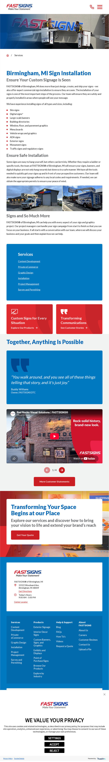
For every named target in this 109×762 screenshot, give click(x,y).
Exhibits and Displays (40, 652)
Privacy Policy (8, 758)
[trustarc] (101, 758)
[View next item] (62, 470)
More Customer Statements (54, 481)
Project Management (17, 653)
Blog (58, 627)
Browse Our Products (40, 667)
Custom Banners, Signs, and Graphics (42, 642)
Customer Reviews (88, 639)
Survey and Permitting (16, 661)
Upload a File (85, 649)
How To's (60, 636)
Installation (16, 647)
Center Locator (21, 602)
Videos (59, 641)
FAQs (59, 631)
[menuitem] (54, 261)
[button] (104, 694)
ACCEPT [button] (54, 744)
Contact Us (84, 644)
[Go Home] (8, 55)
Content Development (17, 628)
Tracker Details (19, 758)
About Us (83, 630)
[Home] (20, 7)
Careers (83, 635)
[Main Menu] (99, 7)
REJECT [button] (54, 751)
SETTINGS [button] (54, 738)
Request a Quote (64, 646)
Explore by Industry (39, 675)
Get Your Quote (25, 535)
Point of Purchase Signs (41, 659)
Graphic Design (18, 642)
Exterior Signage (42, 627)
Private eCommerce (17, 636)
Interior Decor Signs (41, 633)
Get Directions (25, 591)
